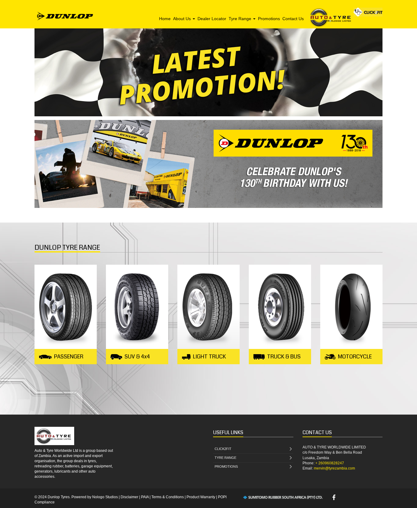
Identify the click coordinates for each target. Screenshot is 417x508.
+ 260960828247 (329, 463)
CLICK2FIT (223, 449)
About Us (182, 18)
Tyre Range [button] (240, 18)
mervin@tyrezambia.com (334, 468)
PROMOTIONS (226, 466)
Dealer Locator (212, 18)
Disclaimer (129, 497)
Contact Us (293, 18)
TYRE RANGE (225, 457)
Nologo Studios (105, 497)
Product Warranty (201, 497)
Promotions (269, 18)
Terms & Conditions (167, 497)
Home (165, 18)
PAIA (145, 497)
